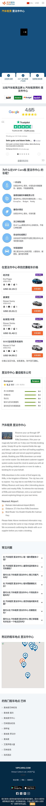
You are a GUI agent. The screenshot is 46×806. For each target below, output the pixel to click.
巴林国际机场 (9, 723)
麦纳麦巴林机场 (10, 708)
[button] (25, 643)
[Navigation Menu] (43, 3)
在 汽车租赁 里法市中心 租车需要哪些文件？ (20, 584)
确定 (32, 804)
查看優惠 (37, 289)
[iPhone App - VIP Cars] (29, 788)
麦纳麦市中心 (9, 718)
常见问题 (16, 780)
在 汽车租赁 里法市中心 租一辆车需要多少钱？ (20, 558)
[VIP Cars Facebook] (17, 794)
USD (37, 3)
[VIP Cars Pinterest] (25, 794)
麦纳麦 (6, 739)
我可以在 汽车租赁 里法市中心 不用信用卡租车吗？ (20, 593)
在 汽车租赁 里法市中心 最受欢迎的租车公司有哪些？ (20, 567)
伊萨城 (6, 729)
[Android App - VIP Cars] (16, 788)
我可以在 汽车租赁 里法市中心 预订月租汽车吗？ (20, 576)
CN (31, 3)
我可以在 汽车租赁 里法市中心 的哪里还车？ (20, 611)
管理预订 (30, 780)
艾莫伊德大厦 (9, 744)
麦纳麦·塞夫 (9, 713)
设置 (24, 804)
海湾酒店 (7, 755)
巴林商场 (7, 750)
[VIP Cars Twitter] (21, 794)
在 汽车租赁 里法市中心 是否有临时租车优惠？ (20, 602)
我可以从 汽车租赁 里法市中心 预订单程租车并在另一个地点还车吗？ (20, 620)
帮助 (23, 780)
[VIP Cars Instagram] (28, 794)
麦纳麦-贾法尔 (10, 734)
